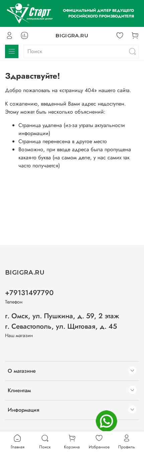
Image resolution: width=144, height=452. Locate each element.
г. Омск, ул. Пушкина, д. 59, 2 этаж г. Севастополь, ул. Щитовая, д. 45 (62, 321)
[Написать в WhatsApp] (106, 421)
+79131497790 (29, 293)
